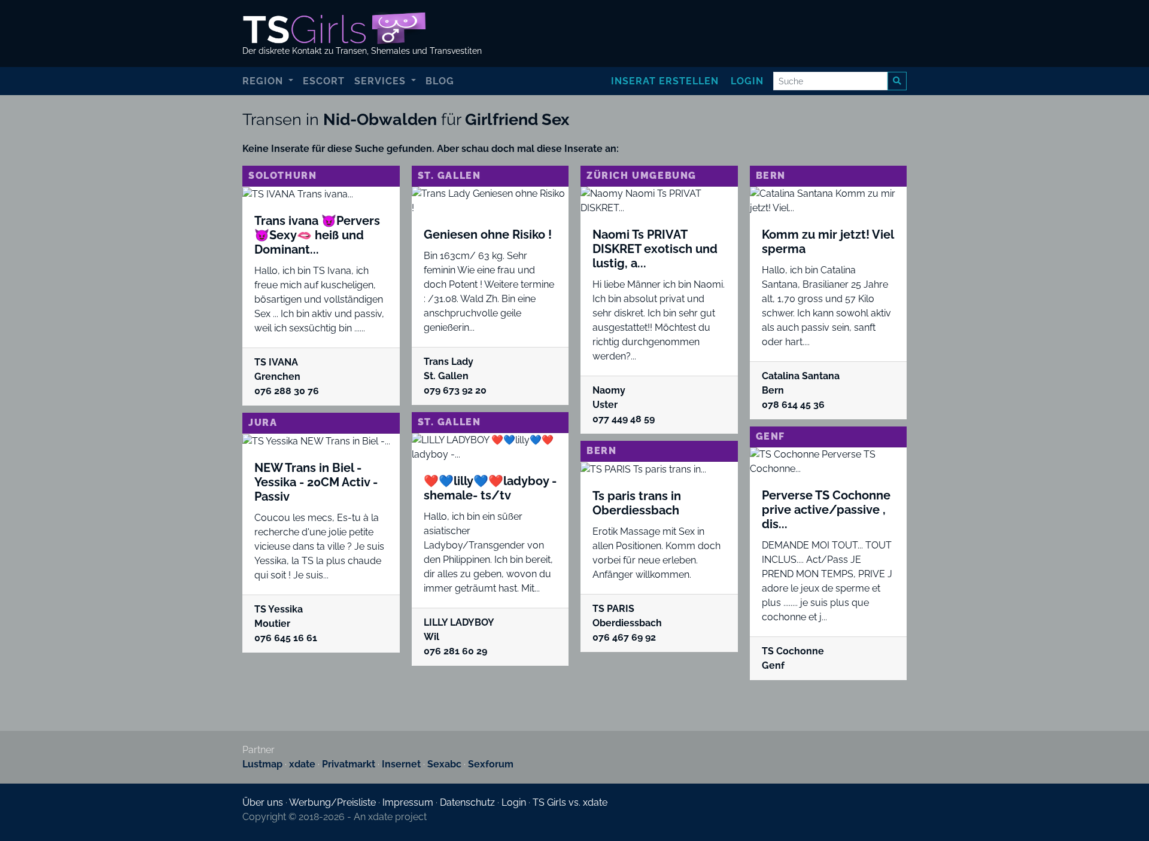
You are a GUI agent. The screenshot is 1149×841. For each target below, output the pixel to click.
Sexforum (490, 764)
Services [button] (381, 81)
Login (747, 81)
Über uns (262, 802)
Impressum (407, 802)
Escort (324, 81)
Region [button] (264, 81)
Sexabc (444, 764)
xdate (302, 764)
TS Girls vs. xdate (570, 802)
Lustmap (262, 764)
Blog (439, 81)
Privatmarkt (348, 764)
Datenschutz (467, 802)
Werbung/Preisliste (332, 802)
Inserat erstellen (665, 81)
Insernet (401, 764)
